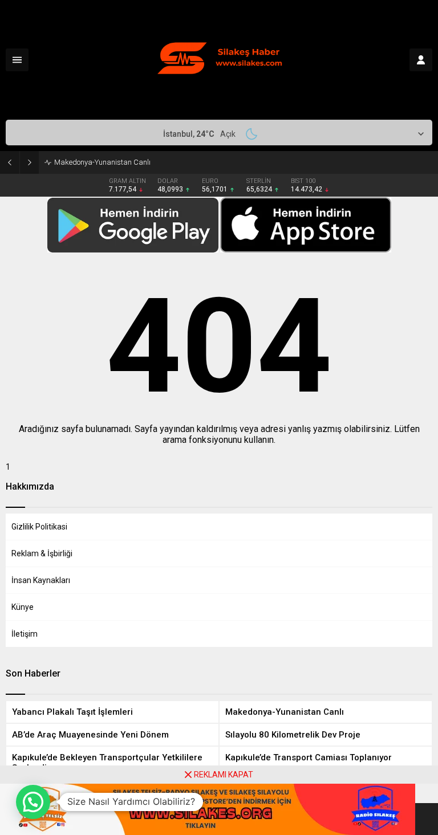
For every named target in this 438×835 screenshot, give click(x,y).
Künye (22, 607)
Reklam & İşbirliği (41, 553)
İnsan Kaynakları (40, 580)
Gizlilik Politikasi (39, 526)
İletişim (24, 633)
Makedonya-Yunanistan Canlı (102, 162)
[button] (33, 802)
